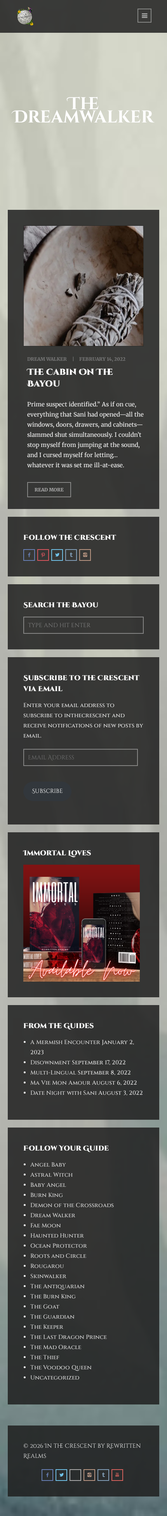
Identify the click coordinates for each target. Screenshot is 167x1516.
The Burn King (53, 1297)
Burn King (46, 1195)
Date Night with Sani (63, 1093)
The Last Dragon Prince (68, 1337)
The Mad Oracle (55, 1347)
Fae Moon (45, 1226)
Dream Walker (47, 359)
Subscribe (47, 791)
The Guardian (52, 1317)
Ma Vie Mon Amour (60, 1083)
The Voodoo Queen (61, 1368)
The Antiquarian (57, 1286)
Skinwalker (48, 1276)
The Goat (44, 1307)
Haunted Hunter (57, 1236)
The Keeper (46, 1327)
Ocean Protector (58, 1246)
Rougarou (47, 1266)
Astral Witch (51, 1175)
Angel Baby (48, 1165)
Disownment (50, 1063)
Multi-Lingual (53, 1073)
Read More (49, 490)
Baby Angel (48, 1185)
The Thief (44, 1357)
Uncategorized (54, 1378)
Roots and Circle (58, 1256)
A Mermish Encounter (65, 1042)
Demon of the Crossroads (72, 1205)
